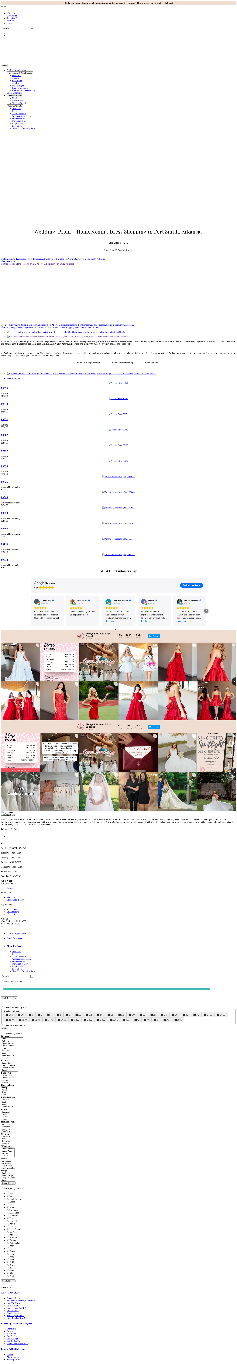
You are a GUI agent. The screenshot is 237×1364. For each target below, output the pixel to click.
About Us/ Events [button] (15, 946)
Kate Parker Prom (14, 1341)
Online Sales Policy (15, 900)
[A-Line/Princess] (7, 1149)
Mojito (12, 1196)
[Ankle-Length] (7, 1124)
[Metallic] (4, 1090)
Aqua (11, 1207)
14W (209, 1014)
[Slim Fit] (7, 1156)
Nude (11, 1259)
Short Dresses (13, 1305)
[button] (16, 70)
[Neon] (4, 1092)
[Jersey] (6, 1119)
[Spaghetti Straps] (8, 1178)
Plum (11, 1246)
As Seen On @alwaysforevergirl (21, 1301)
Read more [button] (110, 621)
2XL (179, 1019)
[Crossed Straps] (8, 1078)
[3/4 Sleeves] (9, 1163)
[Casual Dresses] (12, 1043)
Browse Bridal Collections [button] (13, 1349)
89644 (4, 403)
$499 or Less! (13, 1310)
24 (154, 1014)
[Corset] (9, 1070)
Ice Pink (13, 1232)
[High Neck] (8, 1141)
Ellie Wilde (11, 1334)
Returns (10, 888)
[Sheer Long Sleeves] (9, 1168)
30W (89, 1019)
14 (101, 1014)
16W (222, 1014)
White (12, 1276)
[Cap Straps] (8, 1173)
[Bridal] (12, 1039)
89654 (4, 513)
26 (165, 1014)
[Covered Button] (8, 1075)
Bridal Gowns (13, 1313)
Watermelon (14, 1243)
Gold (11, 1262)
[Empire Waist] (7, 1151)
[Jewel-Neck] (8, 1143)
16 (111, 1014)
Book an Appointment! (16, 933)
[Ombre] (4, 1095)
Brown (12, 1265)
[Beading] (7, 1102)
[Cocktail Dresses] (12, 1046)
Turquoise (13, 1210)
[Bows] (7, 1104)
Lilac (11, 1226)
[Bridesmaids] (12, 1041)
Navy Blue (14, 1221)
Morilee (10, 1354)
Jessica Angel (12, 1338)
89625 (4, 481)
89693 (4, 466)
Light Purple (14, 1229)
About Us (11, 897)
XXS (115, 1019)
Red (11, 1248)
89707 (4, 528)
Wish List (11, 13)
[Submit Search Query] (32, 977)
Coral (11, 1254)
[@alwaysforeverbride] (80, 727)
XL (167, 1019)
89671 (4, 419)
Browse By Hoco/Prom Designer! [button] (16, 1323)
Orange (12, 1251)
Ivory (11, 1257)
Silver (12, 1273)
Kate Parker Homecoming (18, 1343)
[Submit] (32, 28)
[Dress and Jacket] (8, 1055)
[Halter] (8, 1139)
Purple (12, 1224)
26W (63, 1019)
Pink (11, 1235)
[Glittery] (4, 1087)
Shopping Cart (13, 18)
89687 (4, 450)
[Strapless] (8, 1180)
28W (76, 1019)
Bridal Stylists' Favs (15, 1315)
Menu (4, 65)
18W (11, 1019)
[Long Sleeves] (9, 1166)
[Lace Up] (8, 1080)
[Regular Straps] (8, 1175)
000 (11, 1014)
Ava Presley (12, 1336)
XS (127, 1019)
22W (37, 1019)
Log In (9, 23)
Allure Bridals (13, 1357)
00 (22, 1014)
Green (12, 1202)
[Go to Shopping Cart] (2, 6)
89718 (4, 559)
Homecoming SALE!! (16, 1308)
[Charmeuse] (6, 1112)
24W (50, 1019)
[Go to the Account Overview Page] (2, 9)
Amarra (10, 1331)
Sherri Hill (11, 1329)
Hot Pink (13, 1237)
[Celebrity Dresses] (9, 1065)
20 (133, 1014)
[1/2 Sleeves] (9, 1161)
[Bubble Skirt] (9, 1063)
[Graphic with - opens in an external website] (8, 261)
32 (197, 1014)
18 (122, 1014)
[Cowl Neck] (8, 1136)
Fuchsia (12, 1240)
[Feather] (6, 1117)
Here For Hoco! (13, 1303)
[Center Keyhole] (9, 1068)
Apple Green (15, 1199)
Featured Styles (13, 378)
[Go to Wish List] (5, 6)
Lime (11, 1204)
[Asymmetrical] (7, 1127)
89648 (4, 497)
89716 (4, 544)
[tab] (121, 946)
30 (187, 1014)
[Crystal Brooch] (7, 1107)
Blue (11, 1218)
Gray (11, 1270)
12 (90, 1014)
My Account (12, 16)
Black (12, 1268)
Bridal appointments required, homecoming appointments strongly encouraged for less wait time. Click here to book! (118, 3)
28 (176, 1014)
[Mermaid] (7, 1153)
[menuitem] (121, 13)
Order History (13, 911)
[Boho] (8, 1053)
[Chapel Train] (7, 1129)
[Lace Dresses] (8, 1058)
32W (102, 1019)
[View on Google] (37, 601)
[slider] (212, 989)
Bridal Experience (14, 938)
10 (79, 1014)
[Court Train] (7, 1131)
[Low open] (8, 1082)
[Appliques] (7, 1100)
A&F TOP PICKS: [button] (10, 1293)
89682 (4, 435)
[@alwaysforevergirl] (80, 636)
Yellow (12, 1193)
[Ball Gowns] (8, 1051)
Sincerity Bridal (13, 1359)
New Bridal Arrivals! (16, 1318)
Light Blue (14, 1213)
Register (10, 21)
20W (24, 1019)
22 (144, 1014)
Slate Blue (13, 1215)
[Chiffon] (6, 1114)
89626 (4, 388)
